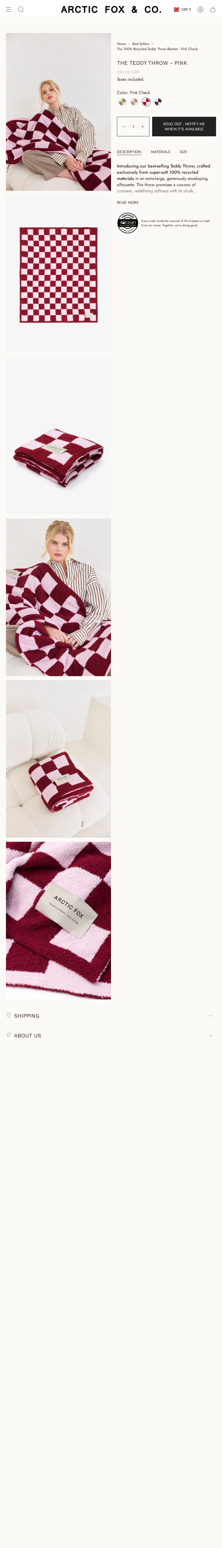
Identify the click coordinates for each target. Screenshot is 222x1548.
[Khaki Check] (122, 102)
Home (121, 43)
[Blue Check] (158, 102)
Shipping (26, 1015)
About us (27, 1035)
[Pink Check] (146, 102)
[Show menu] (8, 9)
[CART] (213, 9)
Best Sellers (140, 43)
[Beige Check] (134, 102)
